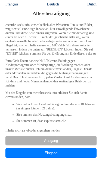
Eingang (51, 153)
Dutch (92, 4)
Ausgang (51, 141)
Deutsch (53, 4)
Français (11, 4)
